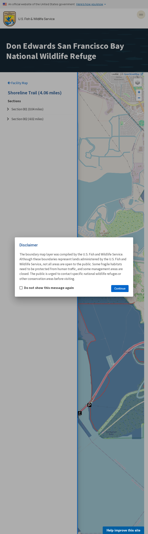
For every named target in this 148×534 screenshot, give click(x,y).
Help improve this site (123, 530)
